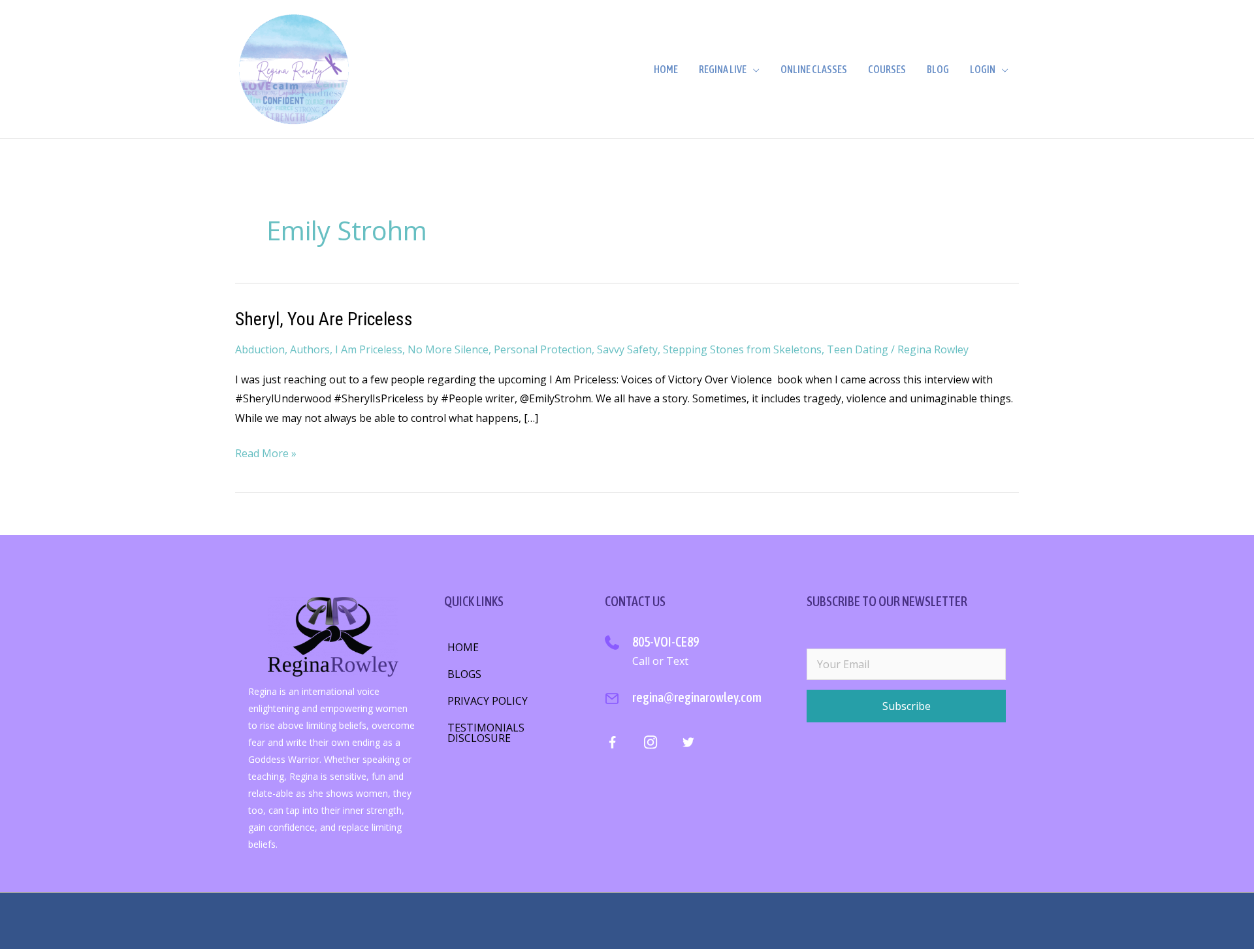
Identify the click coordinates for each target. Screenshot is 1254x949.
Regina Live (723, 69)
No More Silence (448, 349)
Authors (310, 349)
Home (666, 69)
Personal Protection (543, 349)
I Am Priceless (368, 349)
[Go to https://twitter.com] (688, 744)
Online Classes (813, 69)
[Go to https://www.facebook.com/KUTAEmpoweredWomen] (612, 745)
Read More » (266, 454)
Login (982, 69)
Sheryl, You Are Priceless (324, 319)
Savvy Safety (627, 349)
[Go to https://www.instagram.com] (650, 744)
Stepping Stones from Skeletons (742, 349)
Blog (938, 69)
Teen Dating (857, 349)
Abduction (260, 349)
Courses (887, 69)
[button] (906, 706)
